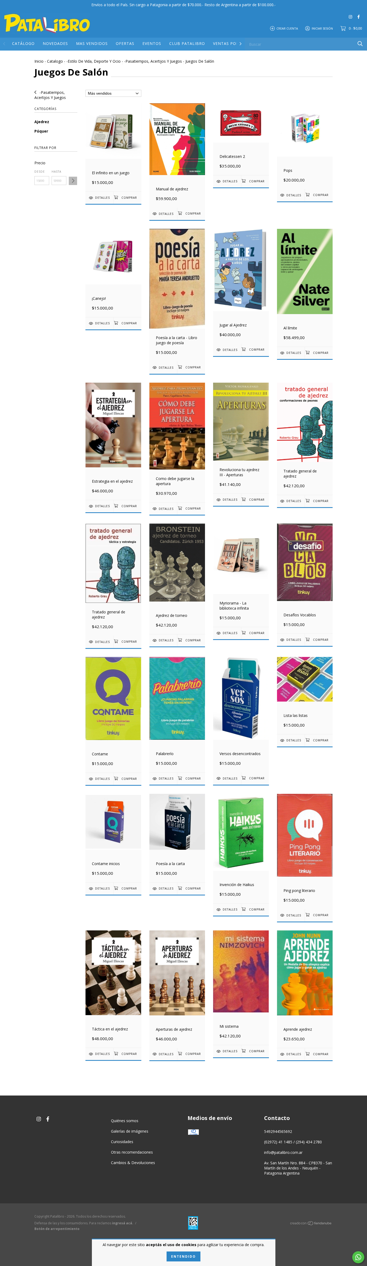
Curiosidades (122, 1141)
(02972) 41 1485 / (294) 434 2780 (293, 1141)
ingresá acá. (122, 1223)
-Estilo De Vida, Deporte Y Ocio (93, 61)
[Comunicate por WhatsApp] (358, 1257)
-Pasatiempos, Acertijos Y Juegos (153, 61)
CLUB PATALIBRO (187, 43)
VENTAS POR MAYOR (234, 43)
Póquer (41, 131)
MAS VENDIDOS (92, 43)
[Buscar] (360, 43)
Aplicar (73, 181)
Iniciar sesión (322, 28)
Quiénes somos (124, 1120)
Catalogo (55, 61)
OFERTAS (125, 43)
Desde (39, 171)
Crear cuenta (287, 28)
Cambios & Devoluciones (133, 1162)
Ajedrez (41, 121)
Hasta (56, 171)
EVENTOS (151, 43)
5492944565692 (278, 1131)
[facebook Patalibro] (358, 16)
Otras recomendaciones (132, 1152)
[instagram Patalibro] (350, 16)
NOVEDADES (55, 43)
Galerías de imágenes (129, 1131)
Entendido (183, 1256)
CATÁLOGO (23, 43)
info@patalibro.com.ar (283, 1152)
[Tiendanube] (311, 1223)
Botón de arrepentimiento (57, 1228)
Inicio (39, 61)
